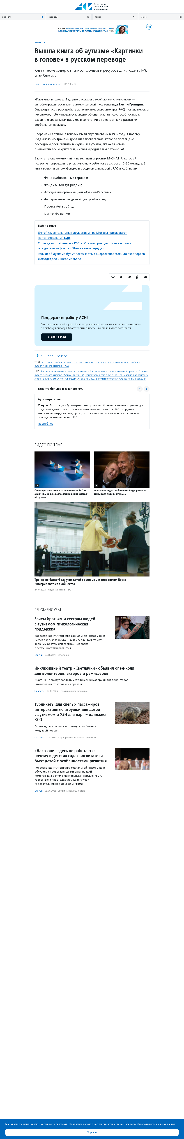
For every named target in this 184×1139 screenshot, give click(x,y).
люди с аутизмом (113, 362)
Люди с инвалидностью (47, 84)
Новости (39, 42)
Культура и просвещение (74, 691)
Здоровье (63, 655)
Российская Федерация (54, 355)
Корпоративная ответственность (77, 737)
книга (98, 362)
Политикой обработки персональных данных (150, 1124)
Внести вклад (57, 337)
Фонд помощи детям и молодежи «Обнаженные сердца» (112, 378)
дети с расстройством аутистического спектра (67, 362)
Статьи (38, 655)
